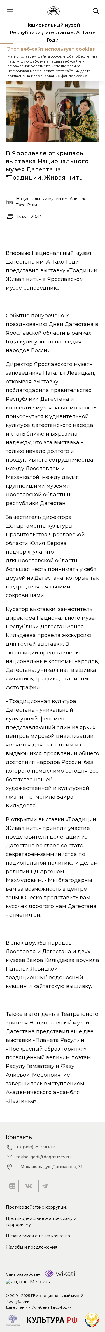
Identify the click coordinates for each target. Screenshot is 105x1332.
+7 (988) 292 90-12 (35, 1147)
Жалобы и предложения (31, 1247)
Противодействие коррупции (37, 1207)
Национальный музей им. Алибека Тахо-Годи (52, 202)
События (42, 62)
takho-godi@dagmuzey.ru (43, 1156)
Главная (16, 62)
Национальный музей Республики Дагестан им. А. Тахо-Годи (53, 32)
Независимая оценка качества (38, 1235)
